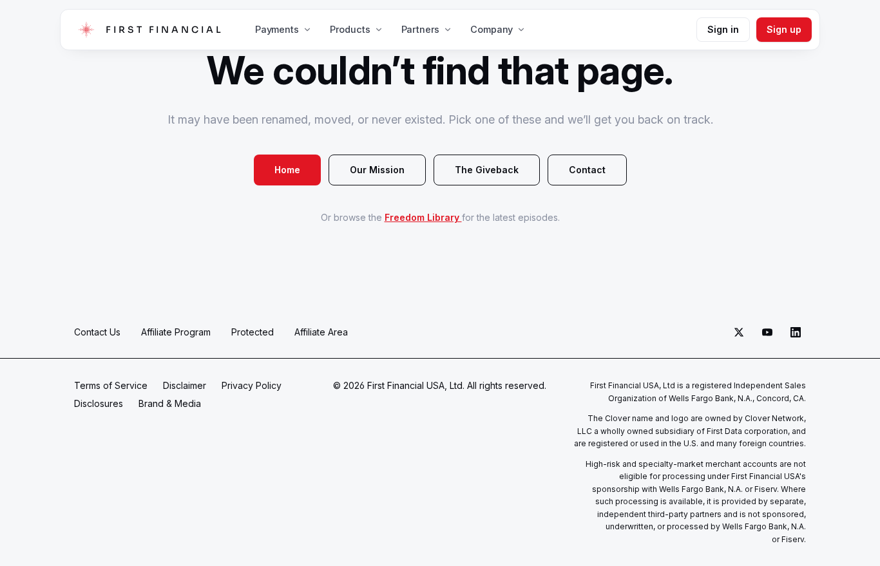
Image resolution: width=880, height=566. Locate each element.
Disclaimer (184, 385)
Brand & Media (170, 403)
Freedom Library (423, 217)
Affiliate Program (176, 331)
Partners (420, 29)
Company (491, 29)
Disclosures (98, 403)
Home (287, 169)
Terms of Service (111, 385)
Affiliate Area (321, 331)
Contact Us (97, 331)
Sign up (784, 29)
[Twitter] (739, 332)
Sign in (723, 29)
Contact (587, 169)
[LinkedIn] (795, 332)
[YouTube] (767, 332)
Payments (277, 29)
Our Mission (377, 169)
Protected (252, 331)
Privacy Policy (252, 385)
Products (350, 29)
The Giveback (487, 169)
